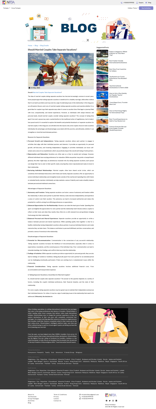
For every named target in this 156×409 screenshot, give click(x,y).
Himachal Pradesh (64, 359)
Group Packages (16, 8)
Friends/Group (70, 352)
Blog (29, 403)
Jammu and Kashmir (116, 359)
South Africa (123, 361)
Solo (53, 352)
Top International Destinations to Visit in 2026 (118, 86)
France (67, 361)
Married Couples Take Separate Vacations (47, 92)
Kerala (106, 359)
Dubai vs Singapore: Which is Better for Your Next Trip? (118, 53)
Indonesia (87, 361)
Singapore (114, 361)
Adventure (60, 352)
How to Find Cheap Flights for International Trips (118, 111)
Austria (47, 361)
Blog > (37, 45)
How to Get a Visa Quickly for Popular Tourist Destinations (118, 95)
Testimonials (32, 396)
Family (48, 352)
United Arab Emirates (65, 363)
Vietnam (76, 363)
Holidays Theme (132, 8)
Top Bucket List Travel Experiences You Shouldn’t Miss (118, 78)
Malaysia (94, 361)
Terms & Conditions (60, 394)
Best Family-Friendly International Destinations (118, 61)
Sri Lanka (31, 363)
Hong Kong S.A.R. (76, 361)
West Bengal (39, 361)
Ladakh (31, 361)
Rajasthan (44, 359)
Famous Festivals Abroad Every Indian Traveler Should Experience (117, 128)
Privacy (56, 396)
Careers (56, 398)
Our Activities (146, 8)
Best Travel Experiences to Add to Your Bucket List (118, 120)
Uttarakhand (53, 359)
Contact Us (57, 400)
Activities (31, 400)
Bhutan (61, 361)
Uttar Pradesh (76, 359)
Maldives (101, 361)
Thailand (47, 363)
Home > (31, 45)
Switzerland (39, 363)
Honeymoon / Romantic (36, 352)
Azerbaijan (54, 361)
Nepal (107, 361)
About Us (31, 394)
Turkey (54, 363)
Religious (80, 352)
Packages (6, 8)
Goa (38, 359)
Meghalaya (32, 359)
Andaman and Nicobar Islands (92, 359)
